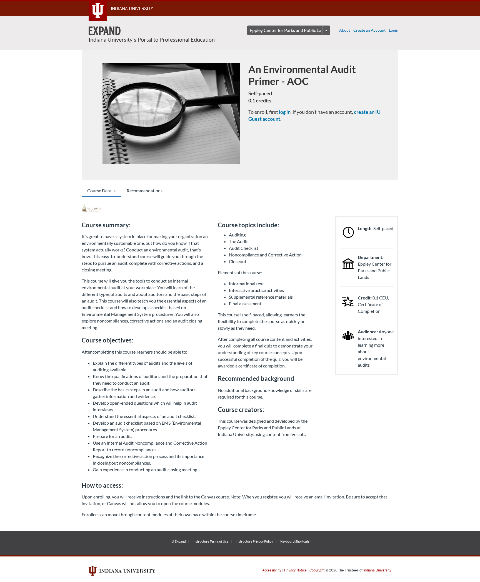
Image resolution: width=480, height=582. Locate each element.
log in (285, 112)
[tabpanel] (240, 360)
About (344, 30)
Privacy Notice (295, 570)
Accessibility (271, 570)
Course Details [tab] (101, 190)
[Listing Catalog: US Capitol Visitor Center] (92, 208)
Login (393, 30)
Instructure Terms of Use (210, 541)
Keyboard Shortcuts (294, 541)
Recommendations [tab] (144, 190)
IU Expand (178, 541)
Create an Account (369, 30)
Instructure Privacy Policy (254, 541)
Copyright (317, 570)
